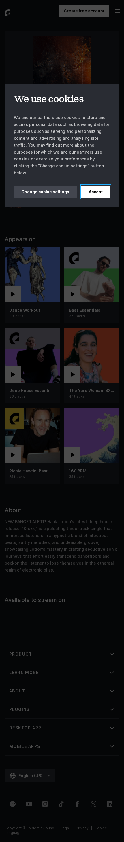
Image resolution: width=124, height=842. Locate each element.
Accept (96, 191)
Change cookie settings (45, 191)
